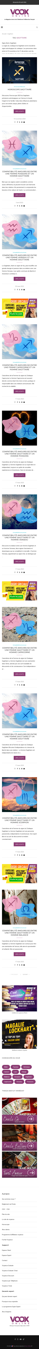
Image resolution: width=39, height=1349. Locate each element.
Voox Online (28, 1346)
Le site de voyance (8, 1219)
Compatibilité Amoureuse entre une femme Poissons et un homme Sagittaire (19, 173)
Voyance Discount (8, 1276)
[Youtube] (20, 1339)
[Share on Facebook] (17, 122)
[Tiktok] (23, 1339)
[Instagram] (17, 1339)
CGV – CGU (6, 1209)
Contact (4, 1260)
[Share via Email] (24, 122)
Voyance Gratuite (7, 1265)
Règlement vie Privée (9, 1204)
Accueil (4, 34)
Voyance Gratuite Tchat (10, 1271)
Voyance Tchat (7, 1286)
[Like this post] (15, 122)
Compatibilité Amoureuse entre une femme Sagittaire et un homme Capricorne (19, 650)
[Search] (37, 27)
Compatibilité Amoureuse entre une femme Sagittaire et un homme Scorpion (19, 820)
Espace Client (6, 1250)
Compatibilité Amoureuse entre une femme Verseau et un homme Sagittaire (19, 257)
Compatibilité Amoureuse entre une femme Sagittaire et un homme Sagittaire (19, 736)
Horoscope (5, 1224)
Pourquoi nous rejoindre (10, 1301)
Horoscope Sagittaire (19, 89)
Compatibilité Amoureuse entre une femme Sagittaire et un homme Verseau (19, 537)
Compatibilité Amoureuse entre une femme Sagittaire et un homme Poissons (19, 454)
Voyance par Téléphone (10, 1281)
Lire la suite (19, 111)
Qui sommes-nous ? (9, 1199)
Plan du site (6, 1214)
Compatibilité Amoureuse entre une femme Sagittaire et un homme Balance (19, 933)
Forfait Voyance (7, 1240)
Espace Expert (6, 1255)
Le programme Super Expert (11, 1307)
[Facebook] (15, 1339)
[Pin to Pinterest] (21, 122)
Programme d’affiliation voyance (12, 1235)
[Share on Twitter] (19, 122)
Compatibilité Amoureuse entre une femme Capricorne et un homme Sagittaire (19, 367)
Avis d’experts (6, 1312)
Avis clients (6, 1229)
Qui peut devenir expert (9, 1296)
